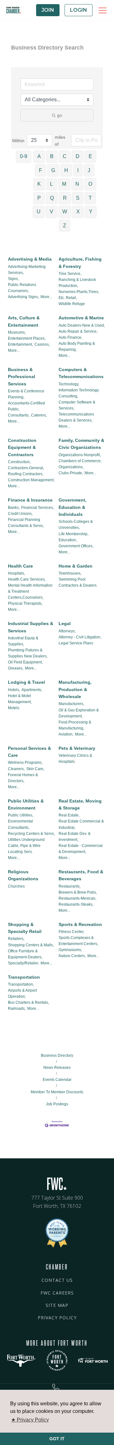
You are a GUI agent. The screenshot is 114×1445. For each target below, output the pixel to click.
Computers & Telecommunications (81, 373)
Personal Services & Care (29, 752)
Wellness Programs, (25, 762)
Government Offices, (76, 546)
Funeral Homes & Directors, (23, 778)
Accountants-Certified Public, (26, 406)
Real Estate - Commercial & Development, (81, 848)
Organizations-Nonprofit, (80, 455)
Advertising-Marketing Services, (27, 269)
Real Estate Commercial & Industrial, (81, 824)
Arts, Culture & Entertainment (24, 321)
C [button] (64, 156)
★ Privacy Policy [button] (30, 1419)
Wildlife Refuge (72, 304)
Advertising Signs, (23, 297)
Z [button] (64, 225)
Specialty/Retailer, (23, 963)
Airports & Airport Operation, (22, 993)
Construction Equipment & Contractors (22, 447)
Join (47, 10)
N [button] (77, 184)
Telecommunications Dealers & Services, (76, 417)
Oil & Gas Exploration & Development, (79, 713)
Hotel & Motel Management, (20, 699)
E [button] (90, 156)
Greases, (15, 668)
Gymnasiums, (70, 950)
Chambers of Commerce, (80, 461)
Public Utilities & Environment (26, 804)
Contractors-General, (26, 468)
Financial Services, (37, 507)
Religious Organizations (23, 875)
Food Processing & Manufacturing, (75, 725)
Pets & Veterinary (77, 748)
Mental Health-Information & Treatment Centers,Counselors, (30, 591)
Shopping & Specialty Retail (24, 928)
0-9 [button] (23, 156)
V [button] (51, 211)
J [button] (89, 170)
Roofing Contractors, (25, 474)
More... (46, 297)
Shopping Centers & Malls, (31, 945)
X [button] (78, 211)
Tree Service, (70, 273)
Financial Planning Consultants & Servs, (26, 522)
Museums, (17, 332)
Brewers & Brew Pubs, (78, 892)
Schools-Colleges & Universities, (76, 524)
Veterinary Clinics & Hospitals (75, 758)
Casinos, (42, 344)
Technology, (69, 384)
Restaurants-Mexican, (77, 898)
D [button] (77, 156)
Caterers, (39, 415)
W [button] (64, 211)
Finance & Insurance (30, 500)
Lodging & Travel (26, 682)
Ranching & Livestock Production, (77, 282)
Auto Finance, (70, 337)
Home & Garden (75, 566)
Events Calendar (57, 1079)
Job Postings (57, 1104)
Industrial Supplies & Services (30, 627)
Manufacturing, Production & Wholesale (75, 689)
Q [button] (52, 198)
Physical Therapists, (25, 603)
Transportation (24, 977)
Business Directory (57, 1055)
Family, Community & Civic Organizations (81, 444)
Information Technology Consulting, (79, 393)
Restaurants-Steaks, (76, 904)
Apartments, (32, 690)
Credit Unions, (20, 513)
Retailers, (16, 938)
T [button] (90, 198)
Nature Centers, (72, 956)
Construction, (19, 462)
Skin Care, (35, 769)
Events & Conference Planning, (26, 394)
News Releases (57, 1067)
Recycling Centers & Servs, (31, 833)
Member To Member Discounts (57, 1092)
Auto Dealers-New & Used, (82, 325)
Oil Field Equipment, (25, 662)
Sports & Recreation (80, 924)
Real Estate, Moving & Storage (80, 804)
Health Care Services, (27, 579)
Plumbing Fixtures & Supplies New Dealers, (28, 653)
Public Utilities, (20, 815)
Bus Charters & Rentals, (28, 1002)
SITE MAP (57, 1305)
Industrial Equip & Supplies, (23, 641)
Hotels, (14, 690)
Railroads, (17, 1008)
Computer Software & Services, (77, 405)
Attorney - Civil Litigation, (80, 637)
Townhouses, (70, 573)
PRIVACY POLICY (57, 1317)
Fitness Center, (71, 931)
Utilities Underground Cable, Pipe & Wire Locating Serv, (26, 845)
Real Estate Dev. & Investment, (75, 836)
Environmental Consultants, (20, 824)
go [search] (59, 115)
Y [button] (90, 211)
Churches (16, 886)
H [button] (66, 170)
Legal (65, 623)
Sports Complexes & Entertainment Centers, (78, 941)
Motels (13, 708)
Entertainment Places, (27, 338)
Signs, (13, 278)
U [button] (39, 211)
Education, (68, 540)
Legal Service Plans (76, 643)
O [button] (90, 184)
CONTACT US (57, 1280)
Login (78, 10)
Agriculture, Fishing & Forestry (80, 262)
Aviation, (66, 734)
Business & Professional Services (21, 376)
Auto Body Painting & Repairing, (77, 346)
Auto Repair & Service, (78, 331)
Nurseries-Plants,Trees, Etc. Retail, (79, 295)
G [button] (53, 170)
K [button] (39, 184)
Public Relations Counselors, (22, 288)
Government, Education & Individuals (72, 507)
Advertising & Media (30, 259)
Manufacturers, (71, 704)
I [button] (78, 170)
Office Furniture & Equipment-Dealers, (25, 954)
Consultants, (18, 415)
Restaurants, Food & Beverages (81, 875)
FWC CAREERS (57, 1292)
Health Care (20, 566)
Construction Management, (31, 480)
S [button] (77, 198)
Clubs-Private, (71, 473)
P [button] (39, 198)
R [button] (65, 198)
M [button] (64, 184)
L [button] (51, 184)
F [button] (40, 170)
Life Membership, (73, 534)
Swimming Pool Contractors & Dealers (78, 582)
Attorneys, (67, 631)
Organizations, (71, 467)
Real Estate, (69, 815)
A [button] (39, 156)
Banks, (14, 507)
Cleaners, (16, 769)
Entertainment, (20, 344)
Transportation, (21, 984)
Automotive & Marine (81, 317)
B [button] (52, 156)
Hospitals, (16, 573)
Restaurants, (69, 886)
